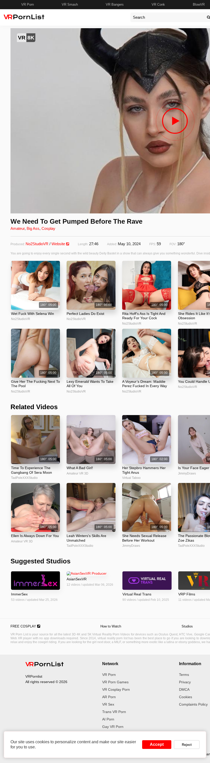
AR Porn (109, 697)
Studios (187, 626)
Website (58, 244)
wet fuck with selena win (32, 314)
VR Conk (158, 4)
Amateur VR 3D (77, 473)
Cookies (185, 697)
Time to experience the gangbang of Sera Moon (31, 470)
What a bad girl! (80, 468)
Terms (184, 675)
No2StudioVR (37, 244)
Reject (187, 745)
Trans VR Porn (114, 712)
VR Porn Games (115, 682)
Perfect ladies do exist (85, 314)
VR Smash (70, 4)
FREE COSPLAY (23, 626)
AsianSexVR (77, 579)
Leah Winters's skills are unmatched (86, 538)
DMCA (184, 689)
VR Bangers (115, 4)
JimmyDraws (131, 546)
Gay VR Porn (112, 727)
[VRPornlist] (44, 665)
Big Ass (33, 228)
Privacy (185, 682)
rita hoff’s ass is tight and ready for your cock (143, 316)
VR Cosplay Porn (116, 689)
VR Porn (27, 4)
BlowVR (199, 4)
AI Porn (108, 719)
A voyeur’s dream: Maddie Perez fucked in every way (144, 383)
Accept (157, 744)
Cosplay (48, 228)
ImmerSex (19, 594)
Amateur (17, 228)
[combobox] (167, 17)
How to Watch (110, 626)
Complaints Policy (193, 704)
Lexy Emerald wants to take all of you (90, 383)
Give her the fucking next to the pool (35, 383)
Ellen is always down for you (35, 536)
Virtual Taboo (131, 478)
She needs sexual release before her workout (144, 538)
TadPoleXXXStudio (24, 478)
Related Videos (34, 407)
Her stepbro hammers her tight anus (144, 470)
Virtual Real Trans (136, 594)
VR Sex (108, 704)
